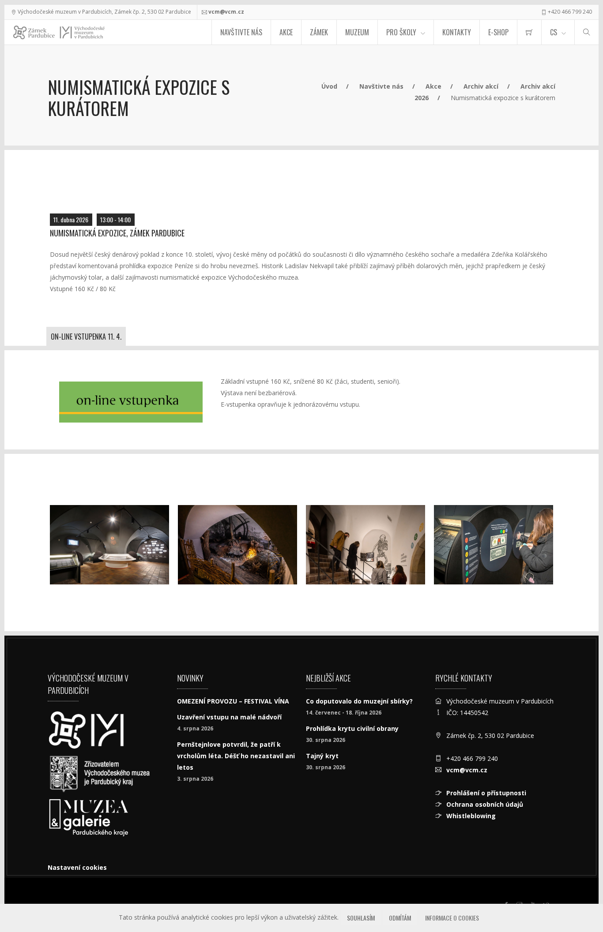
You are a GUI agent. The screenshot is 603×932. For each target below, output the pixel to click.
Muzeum (357, 32)
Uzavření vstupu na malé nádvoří (229, 717)
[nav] (578, 898)
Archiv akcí (481, 86)
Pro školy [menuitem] (401, 32)
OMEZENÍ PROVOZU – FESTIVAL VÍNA (233, 701)
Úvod (329, 86)
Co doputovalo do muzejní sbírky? (359, 701)
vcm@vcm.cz (226, 11)
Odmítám (400, 917)
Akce (286, 32)
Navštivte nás (241, 32)
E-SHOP (498, 32)
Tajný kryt (322, 756)
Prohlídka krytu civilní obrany (352, 728)
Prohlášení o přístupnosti (486, 793)
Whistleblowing (471, 816)
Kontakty (456, 32)
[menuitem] (529, 32)
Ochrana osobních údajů (484, 804)
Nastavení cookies (77, 867)
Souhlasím (361, 917)
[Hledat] (587, 32)
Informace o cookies (452, 917)
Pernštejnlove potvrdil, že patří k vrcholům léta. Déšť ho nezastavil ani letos (236, 755)
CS (553, 32)
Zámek (319, 32)
